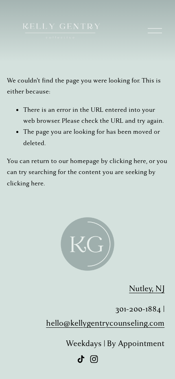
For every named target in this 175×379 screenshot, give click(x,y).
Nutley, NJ (146, 288)
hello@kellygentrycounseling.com (105, 323)
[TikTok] (81, 359)
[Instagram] (94, 359)
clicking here (127, 161)
